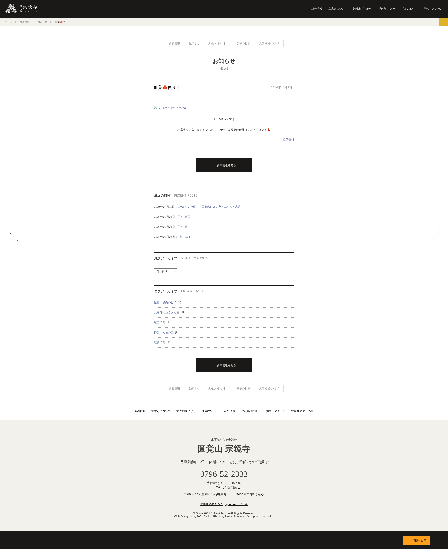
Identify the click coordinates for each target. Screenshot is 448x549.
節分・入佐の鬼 (164, 332)
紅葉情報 (288, 139)
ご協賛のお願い (250, 411)
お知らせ (42, 21)
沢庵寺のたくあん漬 (166, 312)
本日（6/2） (183, 236)
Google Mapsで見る (250, 494)
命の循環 (229, 411)
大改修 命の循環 (269, 43)
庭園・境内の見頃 (165, 302)
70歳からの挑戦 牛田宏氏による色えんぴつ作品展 (208, 206)
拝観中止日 (183, 216)
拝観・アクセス (433, 8)
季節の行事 (243, 43)
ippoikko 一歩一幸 (236, 504)
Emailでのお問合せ (227, 487)
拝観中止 (182, 226)
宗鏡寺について (338, 8)
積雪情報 (159, 322)
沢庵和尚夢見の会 (302, 411)
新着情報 (316, 8)
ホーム (8, 21)
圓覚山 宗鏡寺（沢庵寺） (21, 8)
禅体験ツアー (386, 8)
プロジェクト (409, 8)
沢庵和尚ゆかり (363, 8)
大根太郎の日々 (218, 43)
